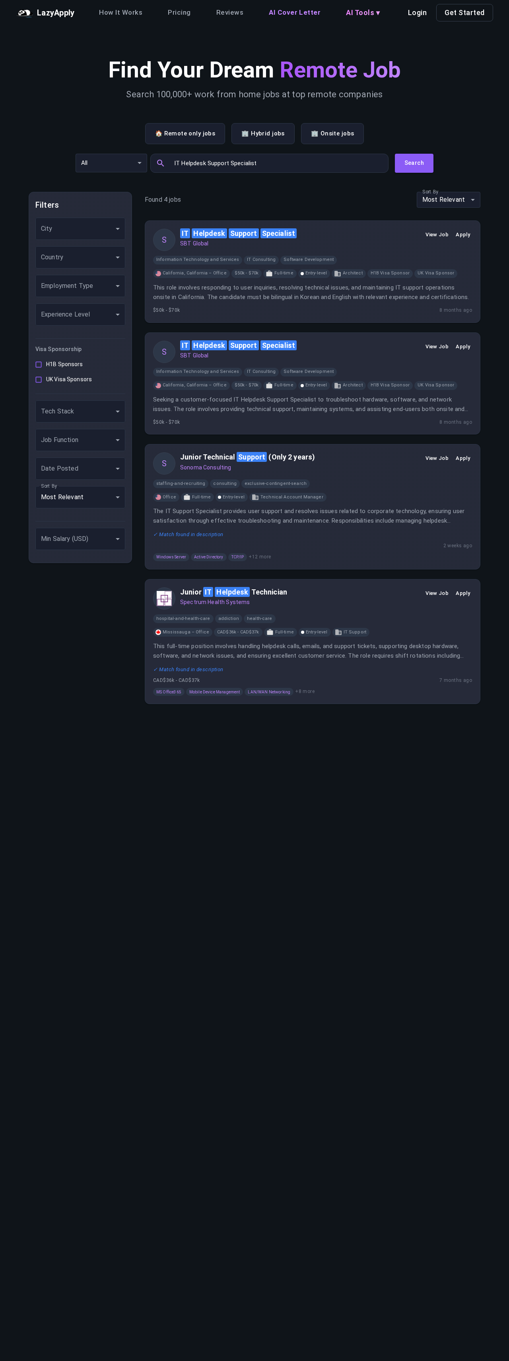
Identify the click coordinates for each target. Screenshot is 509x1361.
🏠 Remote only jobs (185, 133)
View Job (437, 234)
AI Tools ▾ (363, 12)
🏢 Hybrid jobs (263, 133)
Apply (463, 234)
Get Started (465, 12)
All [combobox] (84, 162)
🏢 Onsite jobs (332, 133)
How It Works (120, 12)
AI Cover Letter (295, 12)
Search (414, 163)
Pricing (179, 12)
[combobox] (80, 229)
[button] (197, 260)
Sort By (49, 485)
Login (417, 12)
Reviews (229, 12)
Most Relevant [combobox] (62, 497)
